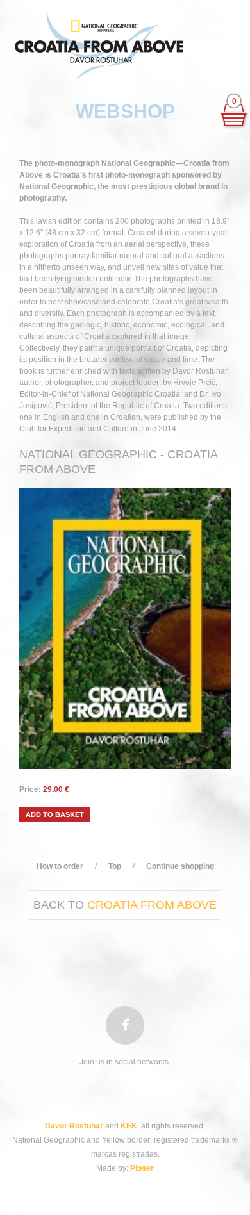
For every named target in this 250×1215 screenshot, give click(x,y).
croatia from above (152, 904)
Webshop (125, 111)
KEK (129, 1125)
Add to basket (55, 814)
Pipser (142, 1168)
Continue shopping (180, 866)
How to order (60, 866)
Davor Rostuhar (74, 1125)
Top (114, 866)
